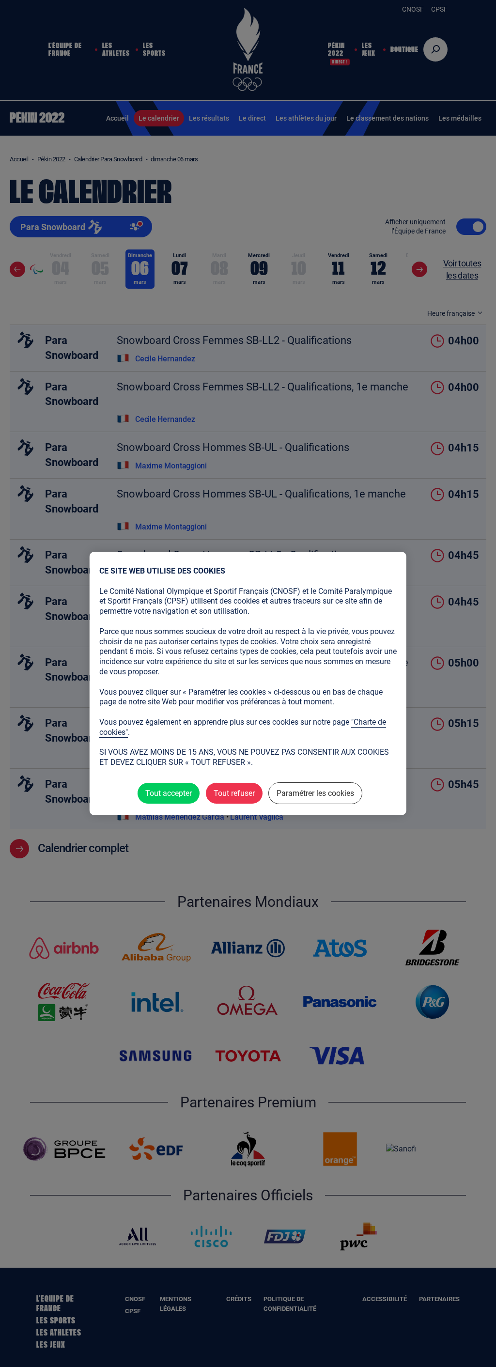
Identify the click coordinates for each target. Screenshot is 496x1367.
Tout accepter (168, 793)
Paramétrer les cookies (315, 793)
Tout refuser (234, 793)
